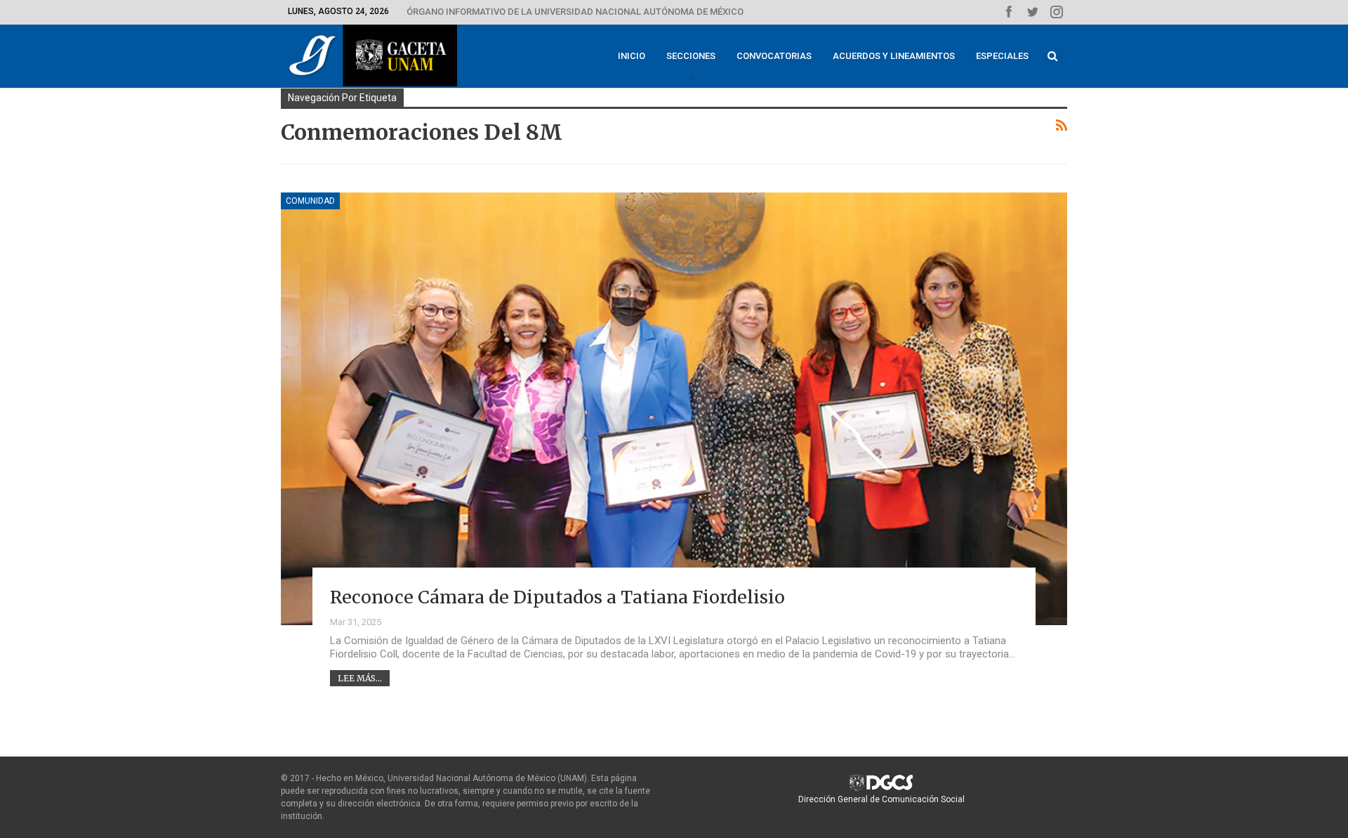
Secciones (690, 56)
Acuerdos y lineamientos (894, 56)
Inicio (631, 56)
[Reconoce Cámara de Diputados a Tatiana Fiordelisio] (674, 408)
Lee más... (360, 678)
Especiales (1002, 56)
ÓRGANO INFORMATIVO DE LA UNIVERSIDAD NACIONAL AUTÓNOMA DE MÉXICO (575, 11)
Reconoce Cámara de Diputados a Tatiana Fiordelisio (557, 597)
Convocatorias (774, 56)
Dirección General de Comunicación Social (881, 799)
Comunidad (310, 201)
